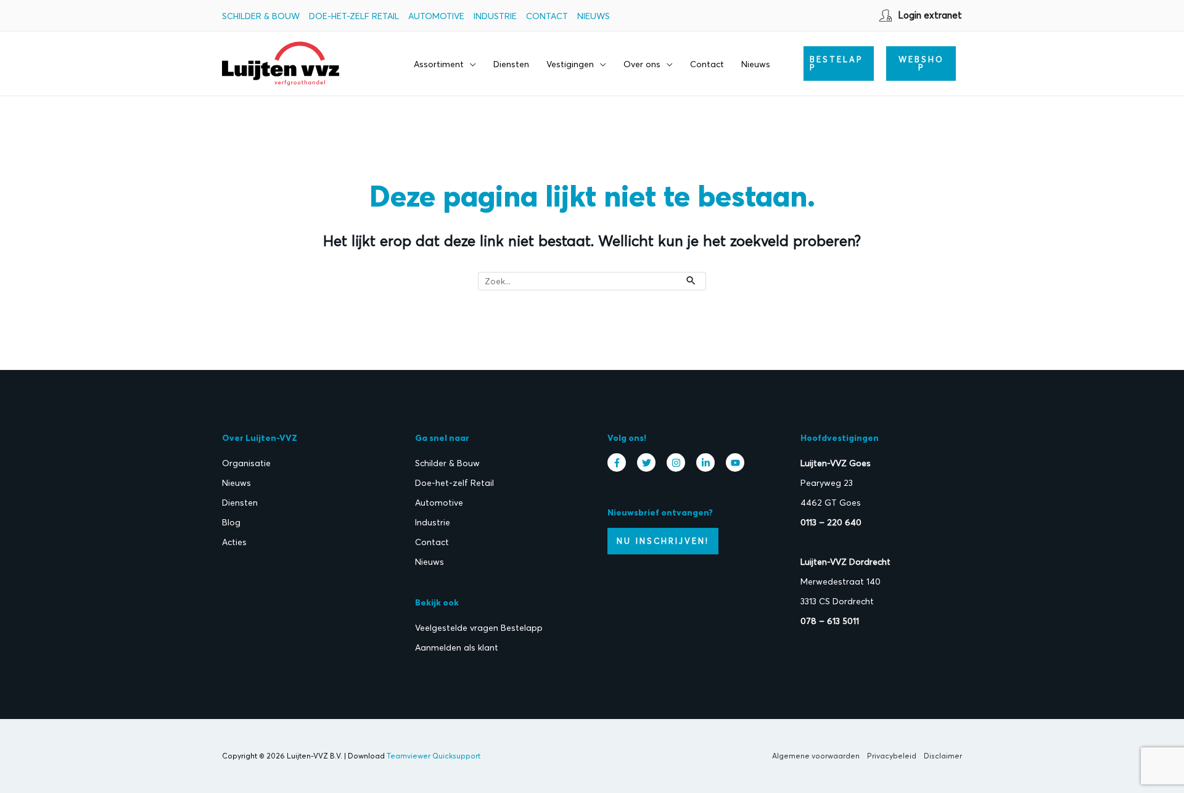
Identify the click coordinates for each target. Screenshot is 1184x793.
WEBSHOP (921, 63)
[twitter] (649, 462)
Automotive (436, 16)
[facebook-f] (619, 462)
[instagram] (679, 462)
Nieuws (593, 16)
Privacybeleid (891, 755)
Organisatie (246, 463)
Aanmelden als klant (456, 647)
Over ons (641, 64)
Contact (547, 16)
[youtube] (736, 462)
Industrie (495, 16)
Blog (231, 522)
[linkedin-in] (708, 462)
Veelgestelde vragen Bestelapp (479, 627)
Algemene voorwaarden (816, 755)
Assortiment (439, 64)
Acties (234, 542)
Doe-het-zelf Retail (354, 16)
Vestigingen (570, 64)
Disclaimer (943, 755)
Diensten (511, 64)
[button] (839, 63)
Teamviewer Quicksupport (433, 755)
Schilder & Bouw (261, 16)
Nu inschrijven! (663, 541)
